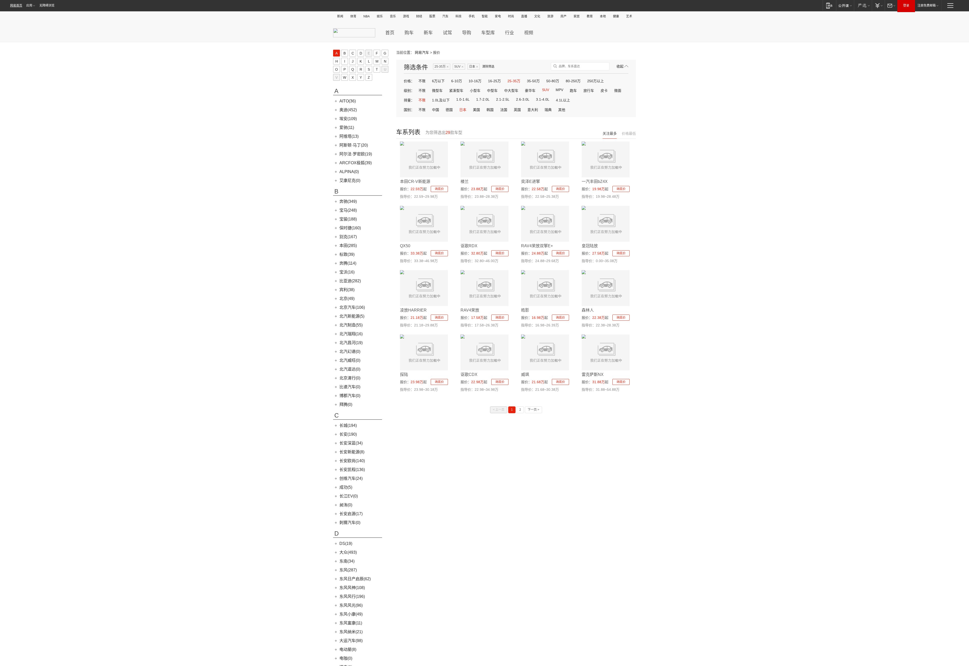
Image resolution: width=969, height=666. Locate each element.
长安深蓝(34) (351, 443)
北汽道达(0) (349, 369)
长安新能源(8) (351, 452)
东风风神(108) (352, 588)
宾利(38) (347, 290)
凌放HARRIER (413, 310)
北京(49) (347, 298)
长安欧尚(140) (352, 461)
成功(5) (345, 487)
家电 (498, 16)
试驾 (447, 32)
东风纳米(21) (351, 632)
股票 (432, 16)
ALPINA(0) (349, 172)
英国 (517, 110)
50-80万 (552, 81)
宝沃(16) (347, 272)
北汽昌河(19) (351, 343)
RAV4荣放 (470, 310)
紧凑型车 (456, 91)
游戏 (406, 16)
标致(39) (347, 254)
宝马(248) (348, 210)
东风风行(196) (352, 596)
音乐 (393, 16)
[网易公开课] (845, 5)
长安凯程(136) (352, 469)
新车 (428, 32)
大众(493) (348, 552)
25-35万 (442, 67)
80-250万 (573, 81)
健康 (616, 16)
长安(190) (348, 434)
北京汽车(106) (352, 307)
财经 (419, 16)
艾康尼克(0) (349, 180)
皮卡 (604, 91)
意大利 (532, 110)
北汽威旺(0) (349, 360)
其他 (561, 110)
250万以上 (595, 81)
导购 (466, 32)
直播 (524, 16)
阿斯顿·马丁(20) (353, 145)
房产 (563, 16)
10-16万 (475, 81)
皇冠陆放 (590, 246)
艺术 (629, 16)
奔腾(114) (347, 263)
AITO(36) (347, 101)
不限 (421, 81)
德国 (449, 110)
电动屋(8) (347, 649)
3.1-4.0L (542, 99)
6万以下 (438, 81)
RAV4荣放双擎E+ (537, 246)
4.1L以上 (563, 100)
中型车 (492, 91)
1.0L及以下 (441, 100)
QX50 (405, 246)
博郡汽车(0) (349, 396)
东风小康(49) (351, 614)
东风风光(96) (351, 605)
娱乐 (380, 16)
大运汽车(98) (351, 641)
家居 (577, 16)
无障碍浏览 (47, 5)
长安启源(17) (351, 514)
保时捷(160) (350, 228)
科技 (458, 16)
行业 (509, 32)
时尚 (511, 16)
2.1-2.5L (502, 99)
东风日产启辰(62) (355, 579)
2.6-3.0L (522, 99)
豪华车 (530, 91)
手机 (472, 16)
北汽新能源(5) (351, 316)
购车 (409, 32)
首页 (389, 32)
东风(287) (348, 570)
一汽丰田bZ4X (595, 181)
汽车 (445, 16)
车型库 (488, 32)
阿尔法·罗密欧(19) (355, 154)
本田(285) (348, 245)
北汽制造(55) (351, 325)
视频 (528, 32)
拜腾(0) (345, 404)
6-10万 (456, 81)
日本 (473, 67)
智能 (485, 16)
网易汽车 (422, 52)
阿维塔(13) (349, 136)
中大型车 (511, 91)
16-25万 (494, 81)
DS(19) (345, 543)
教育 (590, 16)
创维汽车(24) (351, 478)
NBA (366, 16)
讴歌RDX (469, 246)
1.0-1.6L (463, 99)
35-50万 (533, 81)
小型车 (475, 91)
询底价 (439, 189)
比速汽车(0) (349, 387)
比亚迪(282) (350, 281)
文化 (537, 16)
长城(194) (348, 425)
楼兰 (465, 181)
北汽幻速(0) (349, 351)
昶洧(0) (345, 505)
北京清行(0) (349, 378)
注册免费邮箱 (927, 5)
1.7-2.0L (483, 99)
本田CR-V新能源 (415, 181)
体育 (353, 16)
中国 (435, 110)
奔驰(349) (348, 201)
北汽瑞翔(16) (351, 334)
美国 (476, 110)
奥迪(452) (348, 110)
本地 (603, 16)
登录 (906, 5)
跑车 (573, 91)
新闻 (340, 16)
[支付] (878, 5)
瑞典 (548, 110)
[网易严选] (863, 5)
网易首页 (16, 5)
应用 (29, 5)
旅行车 (588, 91)
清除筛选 (488, 66)
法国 (503, 110)
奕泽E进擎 (530, 181)
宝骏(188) (348, 219)
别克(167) (348, 237)
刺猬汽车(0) (349, 522)
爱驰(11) (346, 127)
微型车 (437, 91)
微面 (617, 91)
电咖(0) (345, 658)
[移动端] (829, 5)
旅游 (550, 16)
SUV (459, 67)
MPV (559, 90)
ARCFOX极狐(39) (355, 163)
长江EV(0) (348, 496)
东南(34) (347, 561)
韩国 (490, 110)
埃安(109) (348, 119)
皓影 (525, 310)
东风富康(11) (350, 623)
